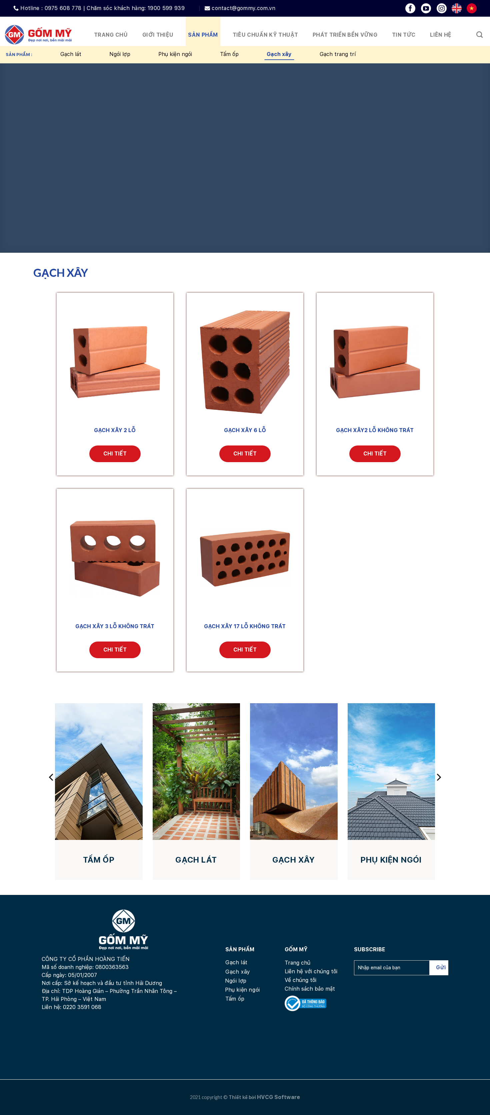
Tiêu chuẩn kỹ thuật (265, 35)
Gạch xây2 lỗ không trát (375, 430)
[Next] (438, 777)
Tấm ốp (229, 54)
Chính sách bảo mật (310, 989)
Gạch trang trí (338, 54)
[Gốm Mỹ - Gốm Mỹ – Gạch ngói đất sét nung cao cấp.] (38, 34)
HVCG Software (278, 1097)
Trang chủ (111, 35)
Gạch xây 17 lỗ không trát (245, 626)
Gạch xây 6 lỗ (245, 430)
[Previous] (52, 777)
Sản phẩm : (19, 54)
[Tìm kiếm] (479, 34)
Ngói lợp (119, 54)
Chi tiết (115, 453)
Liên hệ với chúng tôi (311, 971)
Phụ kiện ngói (175, 54)
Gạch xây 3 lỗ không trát (114, 626)
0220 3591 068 (82, 1007)
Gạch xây (279, 54)
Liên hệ (440, 35)
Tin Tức (403, 35)
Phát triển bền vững (345, 35)
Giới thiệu (157, 35)
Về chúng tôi (300, 980)
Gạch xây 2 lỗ (115, 430)
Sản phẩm (203, 35)
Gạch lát (70, 54)
